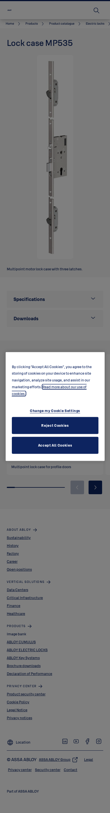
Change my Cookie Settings (55, 410)
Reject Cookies (55, 425)
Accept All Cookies (55, 445)
